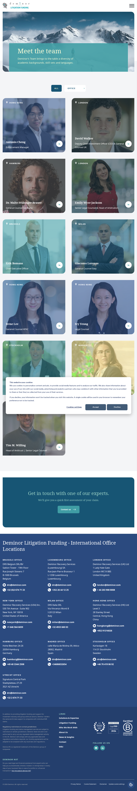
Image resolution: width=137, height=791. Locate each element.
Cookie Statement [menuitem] (90, 784)
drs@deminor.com (16, 584)
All (56, 88)
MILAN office (56, 600)
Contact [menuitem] (62, 742)
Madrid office (56, 641)
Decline (117, 407)
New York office (13, 600)
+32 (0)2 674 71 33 (16, 589)
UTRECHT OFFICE (12, 675)
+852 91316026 (104, 630)
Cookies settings (74, 407)
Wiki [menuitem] (61, 746)
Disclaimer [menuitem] (103, 784)
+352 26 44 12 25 (60, 589)
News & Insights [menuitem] (66, 737)
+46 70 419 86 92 (105, 664)
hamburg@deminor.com (20, 659)
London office (102, 560)
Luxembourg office (60, 560)
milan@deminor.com (63, 622)
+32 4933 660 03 (60, 627)
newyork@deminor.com (19, 622)
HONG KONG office (104, 600)
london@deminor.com (109, 584)
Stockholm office (104, 641)
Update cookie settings (117, 784)
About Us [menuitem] (63, 732)
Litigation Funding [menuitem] (67, 723)
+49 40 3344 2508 (15, 664)
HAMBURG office (12, 641)
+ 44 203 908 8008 (106, 589)
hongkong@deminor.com (110, 625)
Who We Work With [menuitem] (68, 727)
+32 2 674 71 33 (14, 697)
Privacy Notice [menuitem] (76, 784)
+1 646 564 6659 (15, 627)
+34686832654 (59, 664)
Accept (96, 407)
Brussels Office (12, 560)
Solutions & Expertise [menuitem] (69, 718)
